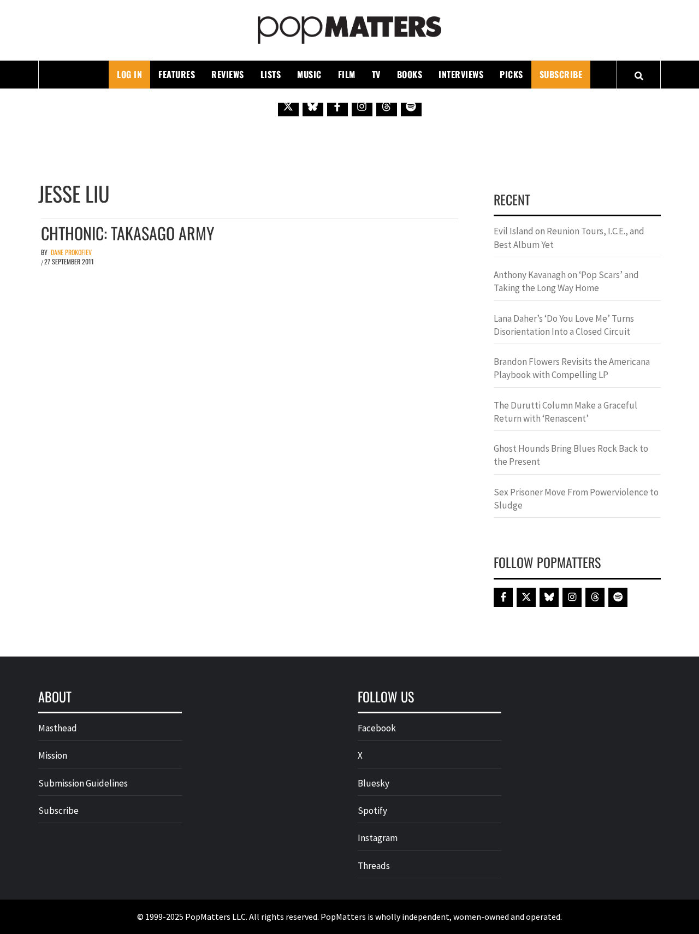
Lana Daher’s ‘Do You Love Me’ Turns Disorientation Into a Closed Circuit (564, 325)
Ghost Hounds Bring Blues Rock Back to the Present (571, 455)
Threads (374, 866)
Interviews (461, 74)
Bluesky (373, 783)
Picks (511, 74)
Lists (270, 74)
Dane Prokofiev (71, 252)
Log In (129, 74)
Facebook (377, 728)
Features (176, 74)
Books (410, 74)
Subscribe (561, 74)
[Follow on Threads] (386, 106)
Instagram (378, 838)
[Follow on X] (288, 106)
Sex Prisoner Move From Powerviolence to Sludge (576, 498)
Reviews (227, 74)
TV (376, 74)
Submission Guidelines (83, 783)
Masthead (57, 728)
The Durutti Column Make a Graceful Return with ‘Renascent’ (565, 411)
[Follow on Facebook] (337, 106)
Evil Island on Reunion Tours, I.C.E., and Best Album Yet (569, 237)
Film (347, 74)
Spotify (372, 811)
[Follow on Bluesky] (313, 106)
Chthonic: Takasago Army (127, 233)
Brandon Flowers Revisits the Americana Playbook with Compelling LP (572, 368)
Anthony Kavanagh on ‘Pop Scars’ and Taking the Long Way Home (566, 281)
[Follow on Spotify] (411, 106)
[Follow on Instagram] (362, 106)
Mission (52, 755)
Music (309, 74)
